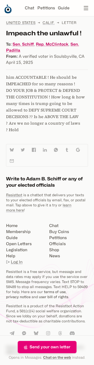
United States (21, 22)
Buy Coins (59, 231)
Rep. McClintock (52, 44)
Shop (54, 249)
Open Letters (19, 243)
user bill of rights (53, 297)
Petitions (46, 8)
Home (12, 225)
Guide (63, 8)
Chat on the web (57, 357)
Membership (18, 231)
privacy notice (18, 297)
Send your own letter (50, 347)
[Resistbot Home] (8, 12)
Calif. (49, 22)
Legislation (16, 249)
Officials (57, 243)
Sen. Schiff (23, 44)
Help (10, 256)
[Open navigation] (86, 8)
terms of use (55, 292)
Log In (17, 262)
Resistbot (14, 195)
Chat (29, 8)
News (54, 256)
